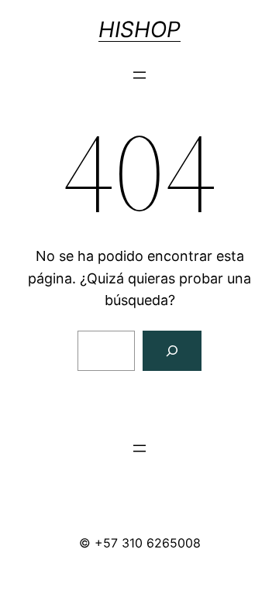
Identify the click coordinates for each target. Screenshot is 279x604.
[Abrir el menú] (139, 75)
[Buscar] (172, 351)
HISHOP (139, 29)
